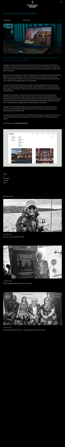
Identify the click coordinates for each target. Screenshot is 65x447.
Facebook (6, 178)
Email (5, 182)
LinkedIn (5, 180)
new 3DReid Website (21, 123)
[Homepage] (32, 4)
